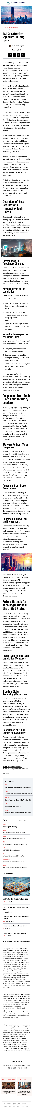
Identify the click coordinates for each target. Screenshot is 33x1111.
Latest (7, 791)
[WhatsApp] (23, 55)
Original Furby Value (8, 1008)
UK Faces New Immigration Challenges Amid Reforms (15, 844)
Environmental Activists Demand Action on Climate (18, 793)
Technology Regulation (20, 771)
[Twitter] (14, 55)
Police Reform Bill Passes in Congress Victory (8, 1092)
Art (6, 785)
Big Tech (10, 766)
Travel (6, 810)
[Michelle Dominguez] (10, 46)
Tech (4, 27)
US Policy (6, 773)
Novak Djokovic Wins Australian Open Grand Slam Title (15, 867)
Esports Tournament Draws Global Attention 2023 (18, 800)
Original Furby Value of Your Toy (13, 806)
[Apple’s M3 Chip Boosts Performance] (16, 886)
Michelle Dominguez (19, 46)
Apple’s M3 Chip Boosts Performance (11, 850)
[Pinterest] (18, 55)
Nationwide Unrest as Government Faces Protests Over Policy (24, 1093)
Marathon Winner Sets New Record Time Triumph (18, 812)
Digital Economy (8, 768)
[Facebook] (10, 55)
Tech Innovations (12, 27)
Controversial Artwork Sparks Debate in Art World (18, 787)
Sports (7, 797)
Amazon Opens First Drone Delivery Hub (14, 933)
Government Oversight (21, 768)
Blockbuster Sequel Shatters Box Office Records (13, 862)
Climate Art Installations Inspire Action (15, 926)
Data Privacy (17, 766)
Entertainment (6, 859)
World (4, 842)
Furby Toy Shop (19, 1027)
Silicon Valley (7, 771)
